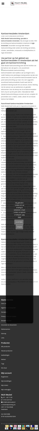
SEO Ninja (27, 423)
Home (2, 36)
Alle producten (5, 346)
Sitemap (3, 333)
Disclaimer (4, 312)
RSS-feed (4, 368)
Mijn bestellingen (6, 381)
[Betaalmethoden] (7, 426)
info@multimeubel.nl (9, 402)
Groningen (4, 272)
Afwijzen (19, 227)
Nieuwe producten (6, 351)
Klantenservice (5, 329)
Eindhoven (33, 270)
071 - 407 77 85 (7, 397)
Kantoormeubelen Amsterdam (14, 36)
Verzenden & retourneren (9, 325)
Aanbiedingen (5, 355)
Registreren (4, 377)
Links (2, 338)
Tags (2, 364)
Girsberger (4, 229)
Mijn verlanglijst (6, 389)
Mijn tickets (4, 385)
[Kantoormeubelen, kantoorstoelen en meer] (19, 3)
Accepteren (19, 222)
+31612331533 (7, 400)
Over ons (4, 303)
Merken (3, 359)
